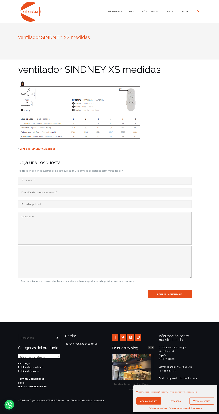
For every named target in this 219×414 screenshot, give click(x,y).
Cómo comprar (150, 11)
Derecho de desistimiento (32, 386)
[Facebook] (115, 337)
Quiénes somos (114, 11)
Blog (185, 11)
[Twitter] (123, 337)
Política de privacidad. (30, 367)
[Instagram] (138, 337)
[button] (152, 347)
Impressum (196, 408)
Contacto (171, 11)
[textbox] (39, 357)
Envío (21, 382)
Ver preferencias (201, 401)
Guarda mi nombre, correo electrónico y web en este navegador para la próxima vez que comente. (78, 281)
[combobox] (39, 356)
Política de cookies (158, 408)
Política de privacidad (179, 408)
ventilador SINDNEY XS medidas (37, 149)
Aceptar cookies (148, 401)
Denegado (175, 401)
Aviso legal (24, 363)
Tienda (130, 11)
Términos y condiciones (31, 379)
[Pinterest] (130, 337)
